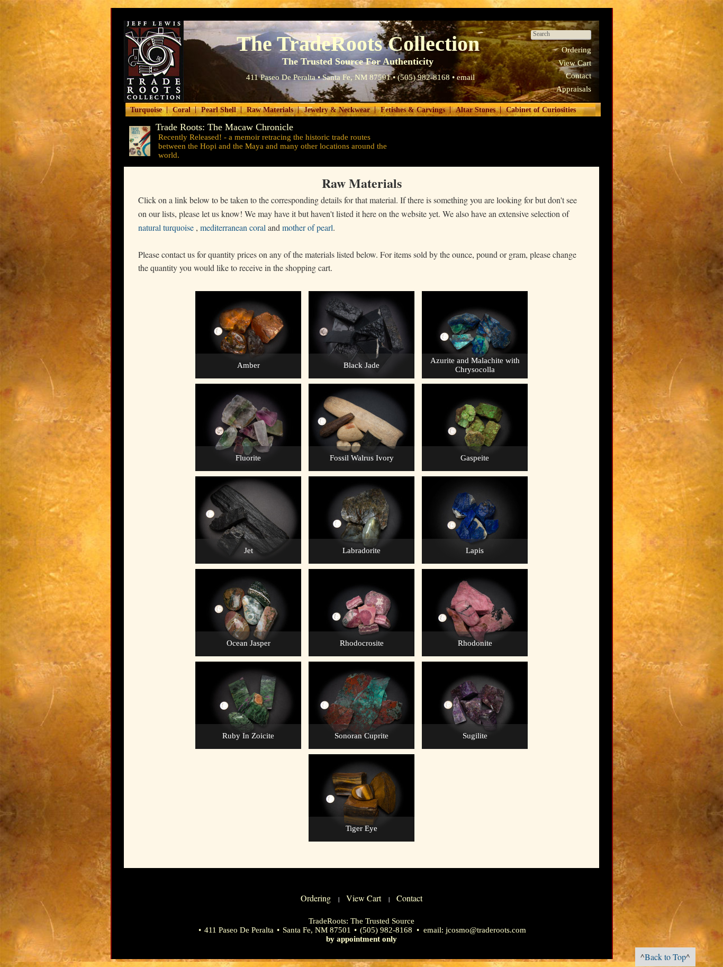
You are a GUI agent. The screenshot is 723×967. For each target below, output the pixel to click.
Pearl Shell (218, 110)
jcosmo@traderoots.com (486, 930)
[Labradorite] (361, 561)
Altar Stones (475, 110)
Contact (578, 75)
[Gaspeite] (475, 468)
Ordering (576, 50)
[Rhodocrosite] (361, 653)
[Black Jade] (361, 376)
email (466, 77)
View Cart (574, 63)
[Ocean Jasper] (248, 653)
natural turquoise (166, 227)
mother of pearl (307, 227)
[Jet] (248, 561)
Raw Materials (270, 110)
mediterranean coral (233, 227)
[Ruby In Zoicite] (248, 746)
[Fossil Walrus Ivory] (361, 468)
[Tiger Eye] (361, 839)
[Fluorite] (248, 468)
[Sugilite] (475, 746)
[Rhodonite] (475, 653)
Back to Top (665, 956)
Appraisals (573, 89)
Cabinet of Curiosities (541, 110)
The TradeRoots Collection (154, 61)
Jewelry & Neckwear (337, 110)
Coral (182, 110)
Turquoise (146, 110)
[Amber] (248, 376)
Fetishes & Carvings (413, 110)
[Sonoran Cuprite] (361, 746)
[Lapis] (475, 561)
